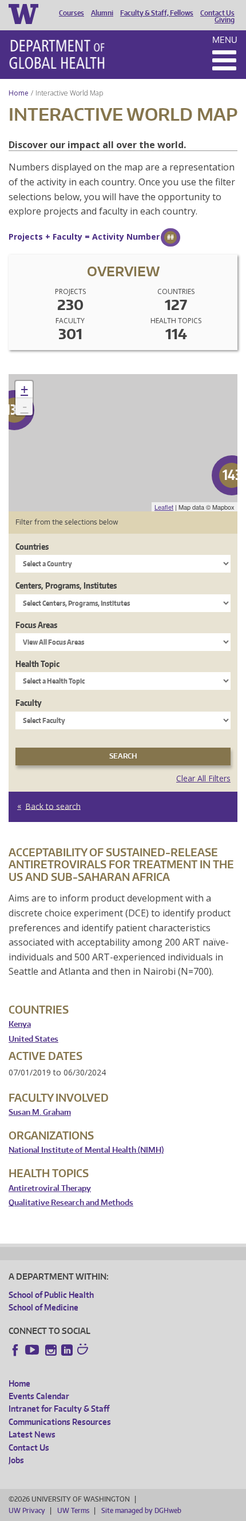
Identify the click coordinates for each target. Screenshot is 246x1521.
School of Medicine (43, 1307)
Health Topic (37, 664)
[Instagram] (51, 1350)
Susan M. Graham (40, 1112)
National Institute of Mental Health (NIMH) (86, 1150)
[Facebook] (15, 1350)
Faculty (28, 703)
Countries (32, 546)
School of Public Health (51, 1295)
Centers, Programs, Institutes (66, 585)
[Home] (57, 54)
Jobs (16, 1460)
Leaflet (163, 506)
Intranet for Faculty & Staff (59, 1408)
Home (19, 93)
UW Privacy (27, 1510)
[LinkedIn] (67, 1350)
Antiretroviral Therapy (50, 1188)
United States (33, 1039)
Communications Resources (60, 1422)
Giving (225, 20)
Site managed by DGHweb (141, 1510)
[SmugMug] (84, 1350)
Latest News (32, 1434)
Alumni (102, 13)
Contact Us (217, 13)
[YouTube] (33, 1350)
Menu (224, 40)
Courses (71, 13)
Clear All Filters (203, 778)
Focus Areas (36, 625)
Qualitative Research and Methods (71, 1202)
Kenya (20, 1024)
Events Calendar (39, 1396)
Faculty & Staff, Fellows (156, 13)
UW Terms (73, 1510)
